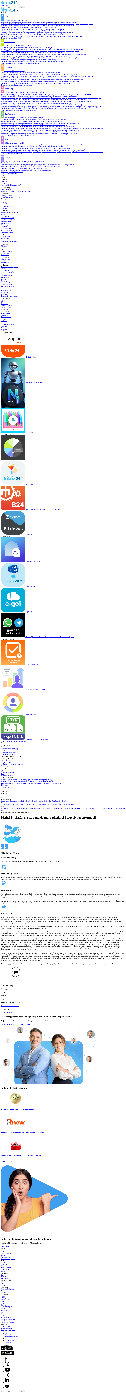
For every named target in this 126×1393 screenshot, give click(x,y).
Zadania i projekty (14, 1006)
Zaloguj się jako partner (8, 1330)
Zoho (2, 1301)
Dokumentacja (5, 1292)
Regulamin (8, 1335)
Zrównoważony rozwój (8, 1259)
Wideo (3, 1266)
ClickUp (3, 1298)
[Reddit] (7, 1387)
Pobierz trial (4, 1291)
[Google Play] (7, 1354)
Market (3, 1315)
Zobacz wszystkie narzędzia (9, 173)
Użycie (3, 1283)
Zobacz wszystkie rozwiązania (10, 328)
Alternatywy (5, 1282)
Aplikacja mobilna (6, 1317)
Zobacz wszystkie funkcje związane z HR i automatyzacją (19, 135)
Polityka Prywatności (11, 1337)
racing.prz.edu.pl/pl (7, 1012)
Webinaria (4, 1264)
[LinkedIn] (7, 1382)
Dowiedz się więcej (7, 1161)
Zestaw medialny (6, 1253)
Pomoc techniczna (6, 1268)
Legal (6, 1333)
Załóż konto (4, 5)
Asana (3, 1296)
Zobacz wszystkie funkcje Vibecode (12, 172)
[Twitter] (7, 1366)
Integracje (4, 330)
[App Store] (7, 1350)
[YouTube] (7, 1371)
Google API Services (7, 1323)
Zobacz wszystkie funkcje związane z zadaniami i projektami (20, 63)
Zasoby (3, 1285)
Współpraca (5, 1006)
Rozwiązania (5, 1278)
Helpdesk (4, 1262)
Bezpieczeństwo (10, 1340)
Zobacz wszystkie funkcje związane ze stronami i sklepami (19, 110)
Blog (2, 1275)
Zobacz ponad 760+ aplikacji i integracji (13, 741)
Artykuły (3, 1276)
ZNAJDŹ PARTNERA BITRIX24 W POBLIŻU (16, 1024)
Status (3, 1271)
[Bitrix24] (9, 3)
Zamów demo (5, 1269)
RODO (7, 1338)
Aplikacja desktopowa (8, 1319)
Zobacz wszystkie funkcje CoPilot (11, 153)
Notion (3, 1308)
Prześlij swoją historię (7, 1246)
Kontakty (4, 1255)
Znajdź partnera (6, 1326)
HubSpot (3, 1305)
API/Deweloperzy (6, 1321)
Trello (2, 1303)
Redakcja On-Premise (7, 1289)
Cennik (3, 175)
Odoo (2, 1312)
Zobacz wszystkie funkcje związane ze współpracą (16, 85)
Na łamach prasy (6, 1257)
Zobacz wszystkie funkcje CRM (11, 38)
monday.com (5, 1299)
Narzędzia (4, 1250)
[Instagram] (7, 1377)
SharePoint (4, 1310)
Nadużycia (8, 1342)
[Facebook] (6, 1361)
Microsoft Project (6, 1307)
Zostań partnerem (6, 1328)
